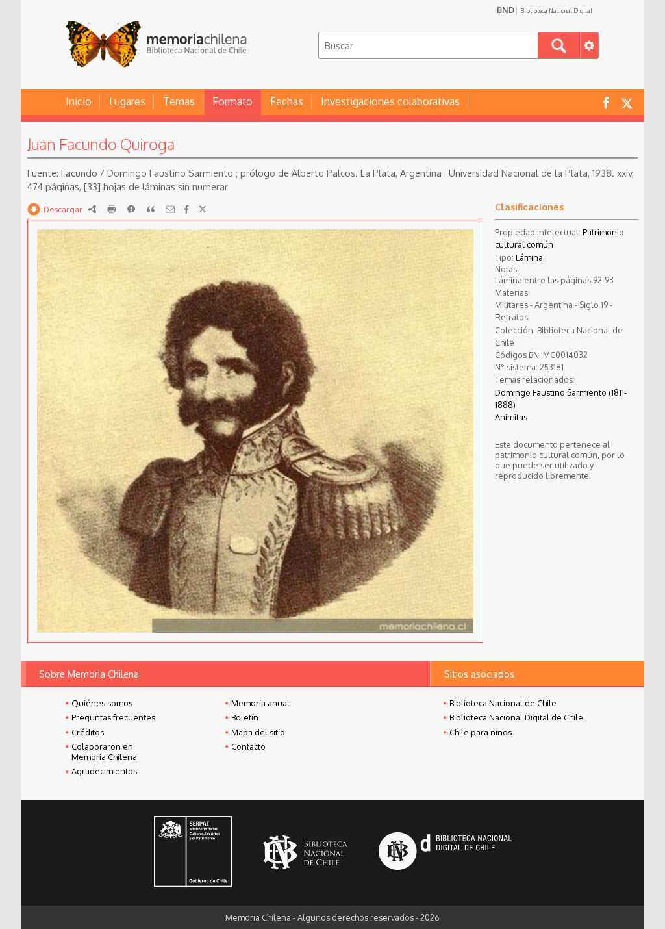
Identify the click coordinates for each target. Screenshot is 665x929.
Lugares (127, 101)
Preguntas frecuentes (113, 717)
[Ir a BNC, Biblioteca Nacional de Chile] (305, 853)
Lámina (529, 257)
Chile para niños (480, 732)
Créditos (87, 732)
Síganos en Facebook (606, 102)
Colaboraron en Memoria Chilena (104, 751)
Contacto (248, 746)
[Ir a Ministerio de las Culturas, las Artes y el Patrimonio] (192, 853)
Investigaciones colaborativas (390, 101)
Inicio (79, 101)
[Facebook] (186, 209)
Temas (179, 101)
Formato (232, 101)
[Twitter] (202, 209)
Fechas (286, 101)
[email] (170, 209)
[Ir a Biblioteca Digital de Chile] (445, 853)
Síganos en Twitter (626, 102)
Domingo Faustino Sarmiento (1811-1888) (561, 398)
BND (544, 10)
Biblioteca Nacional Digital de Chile (516, 717)
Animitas (511, 417)
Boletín (244, 717)
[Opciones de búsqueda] (589, 45)
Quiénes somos (101, 703)
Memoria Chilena (155, 43)
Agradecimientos (104, 771)
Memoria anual (260, 703)
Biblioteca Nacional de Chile (503, 703)
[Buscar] (559, 45)
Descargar (63, 209)
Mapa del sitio (258, 732)
